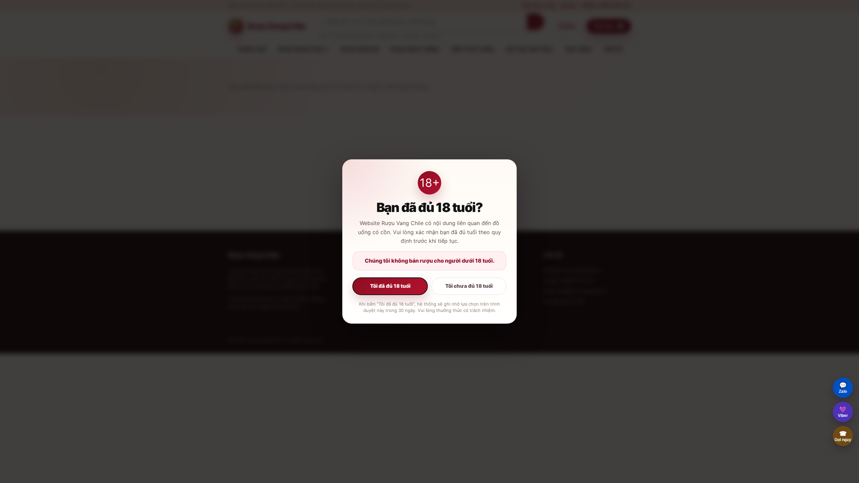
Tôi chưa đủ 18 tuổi (469, 286)
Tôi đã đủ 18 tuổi (390, 286)
